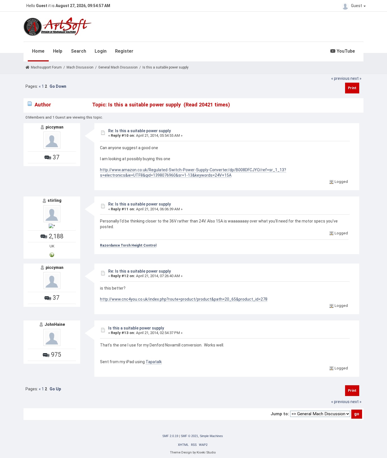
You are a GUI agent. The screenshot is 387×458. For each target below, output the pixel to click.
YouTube (345, 51)
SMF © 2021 (189, 436)
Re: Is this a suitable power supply (139, 131)
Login (101, 51)
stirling (54, 200)
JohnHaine (54, 324)
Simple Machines (211, 436)
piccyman (54, 127)
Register (124, 51)
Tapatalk (154, 361)
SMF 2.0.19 (170, 436)
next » (356, 78)
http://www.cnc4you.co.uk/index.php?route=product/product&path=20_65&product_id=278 (183, 299)
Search (78, 51)
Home (38, 51)
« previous (340, 78)
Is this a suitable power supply (136, 328)
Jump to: (280, 413)
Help (57, 51)
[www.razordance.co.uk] (52, 254)
